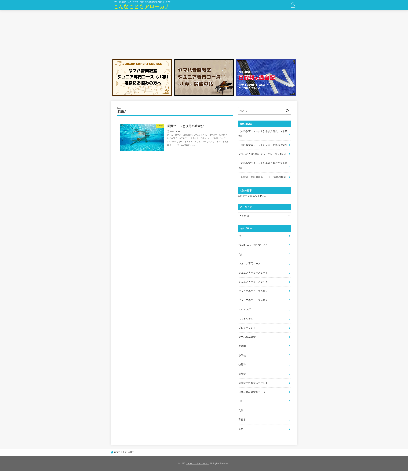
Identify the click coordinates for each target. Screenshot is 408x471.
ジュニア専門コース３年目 (253, 291)
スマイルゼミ (245, 318)
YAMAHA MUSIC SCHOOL (253, 245)
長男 (240, 428)
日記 (240, 401)
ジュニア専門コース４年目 (253, 300)
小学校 (242, 355)
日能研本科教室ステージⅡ (253, 392)
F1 (239, 236)
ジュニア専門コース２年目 (253, 282)
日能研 (242, 373)
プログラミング (247, 328)
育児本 (242, 419)
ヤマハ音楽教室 (247, 337)
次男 (240, 410)
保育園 (242, 346)
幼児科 (242, 364)
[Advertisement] (204, 34)
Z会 (240, 254)
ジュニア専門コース (249, 263)
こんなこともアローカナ (141, 6)
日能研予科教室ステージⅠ (253, 383)
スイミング (244, 309)
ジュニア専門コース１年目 (253, 273)
